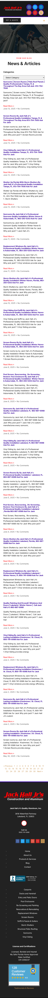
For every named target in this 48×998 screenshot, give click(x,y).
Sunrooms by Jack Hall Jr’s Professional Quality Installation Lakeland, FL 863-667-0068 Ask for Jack (24, 410)
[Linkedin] (41, 7)
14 (13, 769)
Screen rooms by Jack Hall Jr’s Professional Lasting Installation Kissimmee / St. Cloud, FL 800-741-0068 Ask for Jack (23, 733)
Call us (24, 830)
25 (15, 771)
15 (17, 769)
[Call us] (24, 823)
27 (23, 771)
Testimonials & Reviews (24, 988)
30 (34, 771)
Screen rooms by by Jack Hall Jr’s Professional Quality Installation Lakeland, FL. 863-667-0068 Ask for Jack (23, 475)
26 (19, 771)
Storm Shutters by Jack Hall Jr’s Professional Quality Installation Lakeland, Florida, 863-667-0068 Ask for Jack (23, 541)
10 (40, 766)
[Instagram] (41, 13)
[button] (44, 20)
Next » (40, 771)
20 (34, 769)
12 (6, 769)
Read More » (8, 106)
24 (11, 771)
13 (9, 769)
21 (38, 769)
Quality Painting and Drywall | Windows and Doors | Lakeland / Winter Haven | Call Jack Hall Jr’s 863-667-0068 (22, 605)
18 (27, 769)
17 (24, 769)
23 (7, 771)
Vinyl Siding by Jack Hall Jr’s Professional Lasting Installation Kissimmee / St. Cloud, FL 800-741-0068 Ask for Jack (23, 637)
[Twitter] (35, 7)
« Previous (8, 766)
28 (26, 771)
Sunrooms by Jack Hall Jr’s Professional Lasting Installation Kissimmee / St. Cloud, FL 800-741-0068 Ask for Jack (23, 701)
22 (42, 769)
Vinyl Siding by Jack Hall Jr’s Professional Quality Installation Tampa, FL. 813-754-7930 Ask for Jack (22, 152)
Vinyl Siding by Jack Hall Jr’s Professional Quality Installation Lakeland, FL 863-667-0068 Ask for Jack (23, 443)
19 (31, 769)
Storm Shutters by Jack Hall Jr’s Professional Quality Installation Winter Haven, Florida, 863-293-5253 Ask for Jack (23, 280)
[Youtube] (35, 13)
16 (20, 769)
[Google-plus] (29, 13)
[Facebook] (29, 7)
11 (43, 766)
